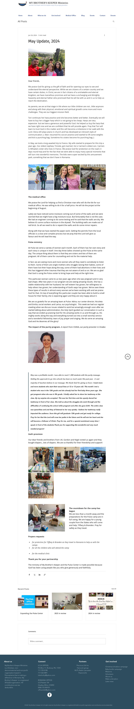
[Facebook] (49, 695)
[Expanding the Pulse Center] (33, 601)
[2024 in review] (101, 601)
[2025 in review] (67, 601)
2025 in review (60, 613)
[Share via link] (45, 575)
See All (113, 589)
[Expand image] (41, 177)
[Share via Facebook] (29, 575)
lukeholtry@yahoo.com (46, 675)
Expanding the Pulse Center (31, 613)
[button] (114, 21)
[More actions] (104, 35)
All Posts (22, 21)
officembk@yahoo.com (46, 690)
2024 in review (94, 613)
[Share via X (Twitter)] (34, 575)
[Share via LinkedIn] (40, 575)
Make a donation (111, 679)
